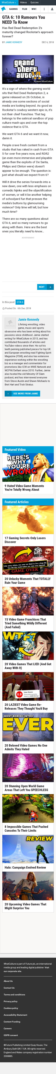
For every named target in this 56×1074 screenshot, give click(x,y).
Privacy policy (10, 1001)
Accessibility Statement (15, 1015)
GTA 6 (20, 302)
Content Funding (12, 1021)
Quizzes (34, 2)
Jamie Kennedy (13, 42)
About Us (8, 981)
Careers (8, 1028)
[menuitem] (9, 2)
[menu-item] (13, 9)
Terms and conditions (14, 994)
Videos (23, 2)
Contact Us (9, 988)
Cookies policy (11, 1008)
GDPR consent (11, 1035)
